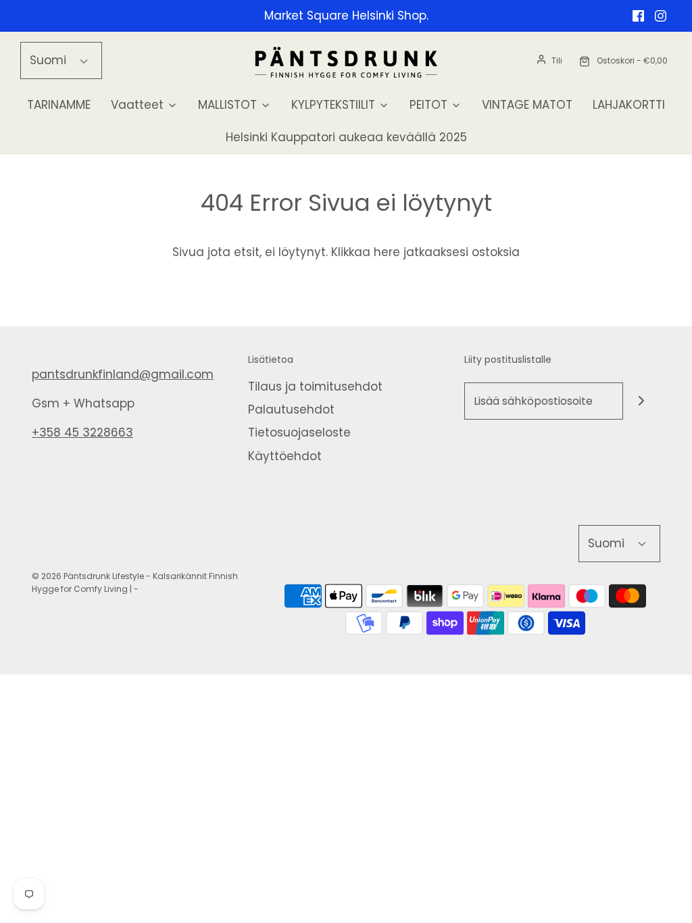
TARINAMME (59, 105)
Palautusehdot (291, 409)
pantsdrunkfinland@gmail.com (123, 374)
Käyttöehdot (285, 456)
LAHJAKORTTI (629, 105)
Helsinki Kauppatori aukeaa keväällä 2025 (346, 137)
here (387, 252)
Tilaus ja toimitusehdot (315, 386)
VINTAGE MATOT (527, 105)
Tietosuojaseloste (299, 432)
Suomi (50, 60)
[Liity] (641, 401)
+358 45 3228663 (82, 432)
